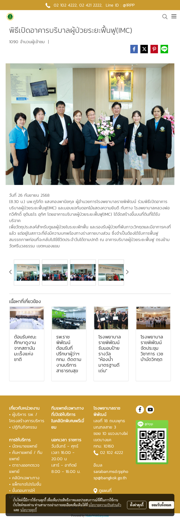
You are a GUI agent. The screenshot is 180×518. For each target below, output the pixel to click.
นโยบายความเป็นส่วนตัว (105, 505)
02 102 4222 (111, 452)
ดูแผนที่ (105, 490)
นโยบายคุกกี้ (28, 510)
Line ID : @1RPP (120, 5)
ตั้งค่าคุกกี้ (136, 505)
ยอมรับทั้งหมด (161, 505)
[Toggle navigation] (174, 17)
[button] (163, 16)
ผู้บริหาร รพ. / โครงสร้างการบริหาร (26, 417)
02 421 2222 (90, 5)
